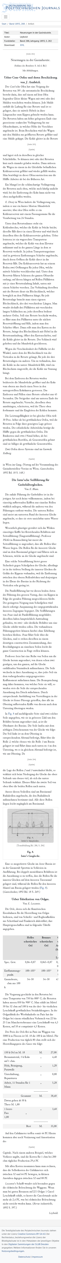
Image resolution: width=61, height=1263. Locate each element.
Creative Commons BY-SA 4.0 (32, 1233)
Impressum (37, 1256)
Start (4, 23)
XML (22, 45)
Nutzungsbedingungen (13, 1251)
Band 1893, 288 (17, 23)
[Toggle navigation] (6, 17)
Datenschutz (24, 1256)
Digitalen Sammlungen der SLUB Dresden (28, 1244)
